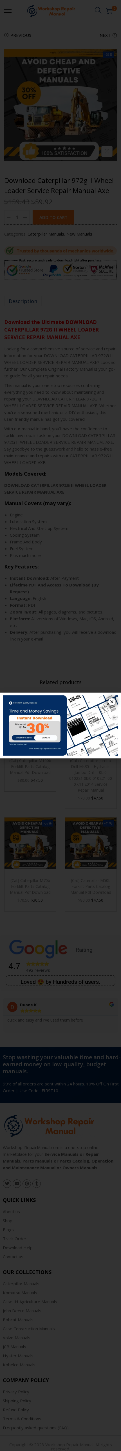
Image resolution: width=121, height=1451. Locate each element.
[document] (60, 725)
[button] (111, 701)
